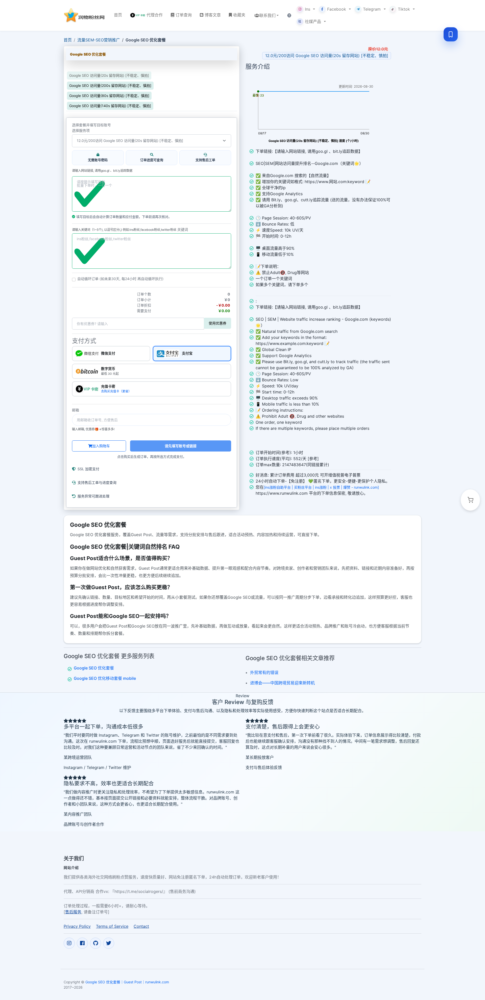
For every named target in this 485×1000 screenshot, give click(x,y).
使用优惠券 (217, 323)
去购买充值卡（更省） (116, 391)
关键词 (182, 229)
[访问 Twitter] (108, 943)
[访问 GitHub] (95, 943)
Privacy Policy (77, 926)
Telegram (372, 9)
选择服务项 (81, 130)
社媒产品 (309, 21)
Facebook (336, 9)
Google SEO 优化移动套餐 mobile (105, 678)
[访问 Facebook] (82, 943)
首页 (68, 39)
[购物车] (470, 500)
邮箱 (75, 410)
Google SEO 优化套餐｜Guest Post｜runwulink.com (127, 982)
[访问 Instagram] (69, 943)
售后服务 (73, 911)
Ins (307, 9)
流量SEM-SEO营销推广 (98, 39)
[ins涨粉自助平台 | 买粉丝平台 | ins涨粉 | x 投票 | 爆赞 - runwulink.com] (321, 487)
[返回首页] (85, 15)
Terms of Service (112, 926)
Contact (141, 926)
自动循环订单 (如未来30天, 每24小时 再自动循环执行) (120, 279)
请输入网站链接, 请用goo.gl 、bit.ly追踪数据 (102, 170)
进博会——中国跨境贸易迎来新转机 (282, 682)
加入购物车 (101, 446)
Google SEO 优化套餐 (94, 667)
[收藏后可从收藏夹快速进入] (451, 34)
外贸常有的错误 (264, 672)
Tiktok (404, 9)
